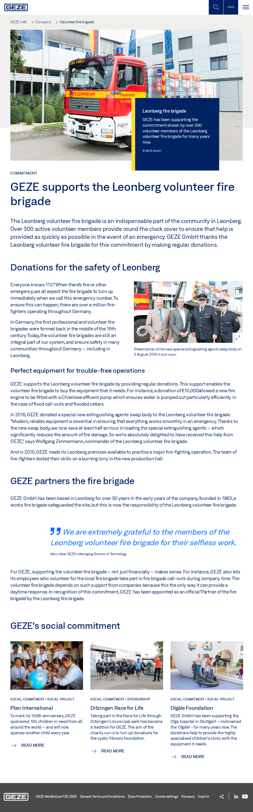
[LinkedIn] (236, 797)
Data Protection (140, 796)
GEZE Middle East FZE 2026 (56, 796)
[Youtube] (245, 797)
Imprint (203, 796)
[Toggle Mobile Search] (216, 7)
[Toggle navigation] (245, 7)
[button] (221, 797)
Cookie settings (166, 796)
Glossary (187, 796)
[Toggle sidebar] (230, 7)
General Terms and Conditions (102, 796)
